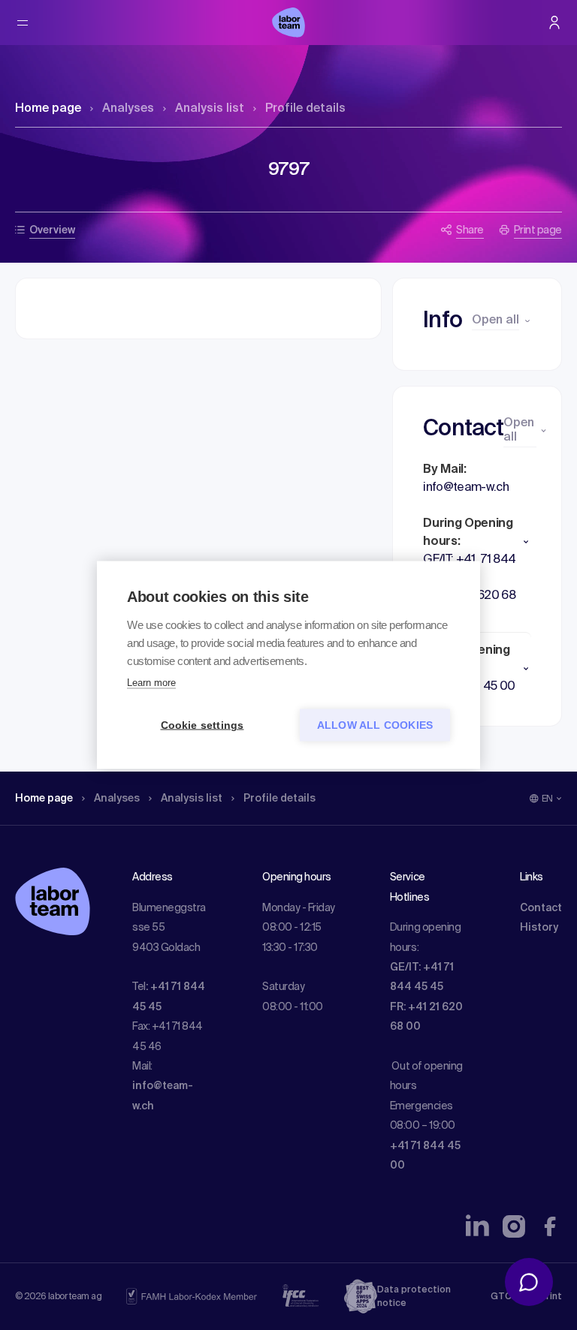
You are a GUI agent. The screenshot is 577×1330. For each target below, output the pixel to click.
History (539, 927)
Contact (541, 908)
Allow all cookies (375, 725)
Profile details (305, 109)
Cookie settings (202, 725)
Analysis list (209, 109)
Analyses (128, 109)
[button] (477, 542)
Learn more (151, 682)
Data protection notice (414, 1297)
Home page (48, 109)
